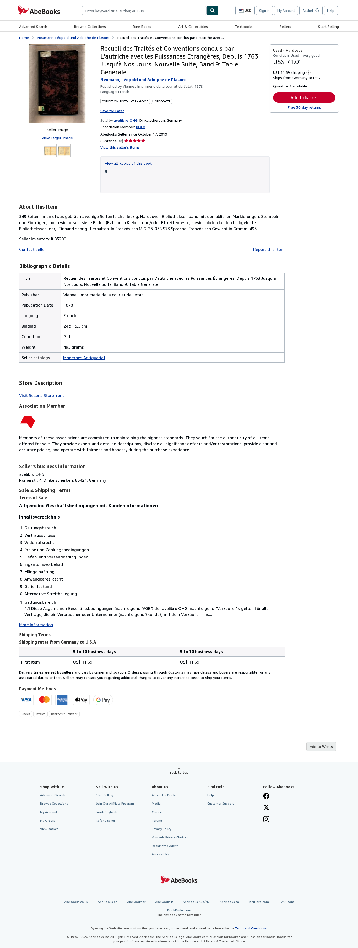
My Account (286, 10)
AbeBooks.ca (229, 902)
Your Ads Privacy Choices (170, 837)
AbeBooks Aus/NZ (196, 902)
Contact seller (32, 249)
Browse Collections (90, 26)
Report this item (269, 249)
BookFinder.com (179, 912)
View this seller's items (120, 147)
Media (156, 803)
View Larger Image (57, 138)
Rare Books (142, 26)
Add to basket (304, 97)
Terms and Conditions (251, 928)
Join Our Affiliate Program (115, 803)
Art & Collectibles (193, 26)
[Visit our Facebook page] (266, 796)
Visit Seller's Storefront (41, 395)
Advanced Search (33, 26)
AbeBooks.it (164, 902)
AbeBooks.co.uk (76, 902)
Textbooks (244, 26)
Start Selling (328, 26)
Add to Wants (321, 746)
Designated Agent (165, 846)
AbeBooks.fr (136, 902)
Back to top (179, 772)
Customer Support (220, 803)
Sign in (264, 10)
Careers (157, 812)
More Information (36, 624)
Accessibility (161, 854)
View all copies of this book (128, 163)
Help (330, 10)
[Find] (212, 10)
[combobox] (144, 10)
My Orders (47, 820)
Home (24, 37)
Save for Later (112, 110)
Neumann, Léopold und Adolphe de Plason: (73, 37)
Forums (157, 820)
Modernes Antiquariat (84, 357)
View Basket (49, 829)
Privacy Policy (161, 829)
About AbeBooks (164, 795)
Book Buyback (106, 812)
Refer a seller (105, 820)
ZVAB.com (286, 902)
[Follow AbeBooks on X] (266, 808)
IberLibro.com (259, 902)
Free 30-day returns (304, 107)
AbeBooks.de (107, 902)
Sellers (285, 26)
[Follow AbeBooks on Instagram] (266, 819)
